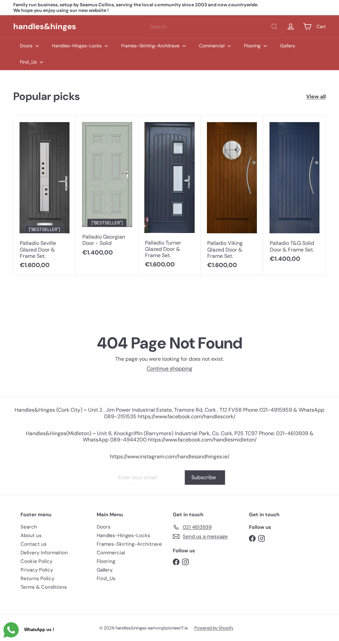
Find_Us (29, 62)
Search (29, 527)
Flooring (253, 46)
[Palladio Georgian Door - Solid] (107, 189)
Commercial (212, 46)
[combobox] (214, 26)
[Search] (274, 26)
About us (31, 535)
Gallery (287, 46)
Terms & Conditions (44, 587)
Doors (27, 46)
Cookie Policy (36, 561)
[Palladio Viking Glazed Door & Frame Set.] (232, 195)
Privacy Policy (37, 570)
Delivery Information (44, 552)
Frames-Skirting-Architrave (151, 46)
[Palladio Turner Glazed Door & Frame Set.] (169, 195)
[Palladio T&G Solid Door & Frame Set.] (294, 192)
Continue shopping (169, 368)
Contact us (34, 544)
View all (316, 96)
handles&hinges (44, 26)
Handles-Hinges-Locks (77, 46)
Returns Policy (37, 578)
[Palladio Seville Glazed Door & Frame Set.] (44, 195)
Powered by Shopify (213, 628)
